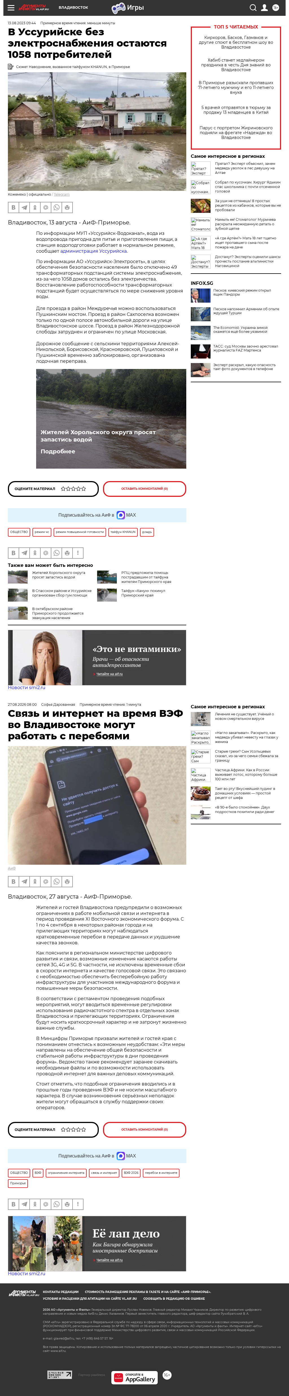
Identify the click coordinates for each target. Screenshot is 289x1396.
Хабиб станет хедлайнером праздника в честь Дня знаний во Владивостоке (236, 65)
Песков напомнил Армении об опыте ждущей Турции (246, 311)
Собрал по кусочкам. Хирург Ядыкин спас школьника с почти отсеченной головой (248, 186)
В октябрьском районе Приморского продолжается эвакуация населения (58, 613)
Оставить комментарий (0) (144, 489)
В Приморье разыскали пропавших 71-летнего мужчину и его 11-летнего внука (236, 87)
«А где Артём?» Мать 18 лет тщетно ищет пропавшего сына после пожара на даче (245, 242)
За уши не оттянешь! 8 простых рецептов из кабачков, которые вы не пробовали (248, 205)
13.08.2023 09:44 (22, 23)
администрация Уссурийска (93, 251)
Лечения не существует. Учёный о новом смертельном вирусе (244, 716)
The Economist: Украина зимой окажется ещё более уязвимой (240, 330)
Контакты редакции (60, 1292)
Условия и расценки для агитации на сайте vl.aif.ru (90, 1299)
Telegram (62, 194)
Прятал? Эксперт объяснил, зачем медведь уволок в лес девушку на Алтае (245, 168)
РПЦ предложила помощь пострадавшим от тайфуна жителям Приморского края (146, 577)
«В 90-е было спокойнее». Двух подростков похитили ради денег (245, 809)
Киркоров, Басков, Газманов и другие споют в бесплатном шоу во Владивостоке (236, 42)
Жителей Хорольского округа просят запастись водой (98, 436)
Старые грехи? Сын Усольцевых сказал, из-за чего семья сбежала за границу (246, 756)
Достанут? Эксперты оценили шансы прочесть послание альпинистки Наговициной (248, 261)
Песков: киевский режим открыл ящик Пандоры (242, 292)
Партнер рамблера (91, 1375)
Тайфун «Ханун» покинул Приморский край (143, 593)
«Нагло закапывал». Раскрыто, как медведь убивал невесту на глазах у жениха (246, 737)
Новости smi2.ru (26, 687)
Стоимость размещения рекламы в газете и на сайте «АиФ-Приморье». (148, 1292)
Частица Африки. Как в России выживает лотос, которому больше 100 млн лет (246, 774)
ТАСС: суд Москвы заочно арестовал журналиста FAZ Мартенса (245, 348)
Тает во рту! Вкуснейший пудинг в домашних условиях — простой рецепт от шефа (245, 793)
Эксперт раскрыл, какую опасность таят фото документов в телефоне (244, 367)
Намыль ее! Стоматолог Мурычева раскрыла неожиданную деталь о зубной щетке (245, 224)
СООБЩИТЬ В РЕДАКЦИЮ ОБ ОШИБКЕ (174, 1299)
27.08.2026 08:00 (22, 704)
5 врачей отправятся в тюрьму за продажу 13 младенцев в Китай (236, 110)
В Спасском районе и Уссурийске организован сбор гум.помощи (61, 593)
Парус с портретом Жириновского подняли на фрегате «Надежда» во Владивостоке (236, 133)
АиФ (12, 868)
